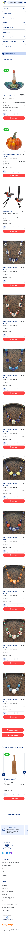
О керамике (11, 827)
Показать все (12, 735)
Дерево (5, 23)
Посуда (5, 8)
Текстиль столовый (9, 41)
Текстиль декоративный (11, 37)
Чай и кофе (7, 46)
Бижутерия (7, 13)
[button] (24, 772)
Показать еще (12, 730)
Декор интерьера (9, 18)
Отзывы (4, 875)
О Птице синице (7, 872)
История (4, 869)
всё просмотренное (14, 814)
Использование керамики (10, 862)
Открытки (6, 32)
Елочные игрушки (9, 27)
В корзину (15, 118)
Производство (6, 866)
